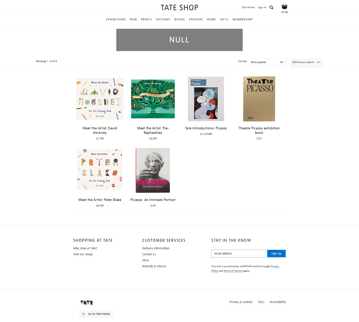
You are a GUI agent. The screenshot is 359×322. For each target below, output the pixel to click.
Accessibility (278, 302)
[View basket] (284, 7)
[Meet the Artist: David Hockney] (100, 99)
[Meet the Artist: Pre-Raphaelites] (153, 99)
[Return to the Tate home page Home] (179, 8)
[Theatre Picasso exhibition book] (259, 99)
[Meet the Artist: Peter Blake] (100, 171)
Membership (243, 19)
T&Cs (261, 302)
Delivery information (155, 248)
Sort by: (242, 61)
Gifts (224, 19)
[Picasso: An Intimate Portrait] (153, 171)
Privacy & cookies (241, 302)
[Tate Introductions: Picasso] (206, 99)
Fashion (196, 19)
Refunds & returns (154, 266)
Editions (163, 19)
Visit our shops (83, 254)
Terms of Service (233, 270)
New (133, 19)
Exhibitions (116, 19)
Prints (146, 19)
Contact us (149, 254)
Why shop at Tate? (85, 248)
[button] (271, 8)
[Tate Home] (102, 302)
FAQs (145, 260)
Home (211, 19)
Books (179, 19)
